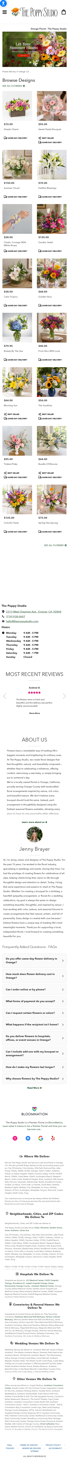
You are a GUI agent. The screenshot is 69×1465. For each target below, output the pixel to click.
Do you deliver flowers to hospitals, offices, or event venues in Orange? (28, 1038)
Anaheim (15, 1230)
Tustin (36, 1227)
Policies (10, 1448)
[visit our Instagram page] (15, 1138)
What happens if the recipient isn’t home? (32, 1024)
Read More (33, 1087)
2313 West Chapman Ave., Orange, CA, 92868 (33, 612)
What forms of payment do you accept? (30, 1001)
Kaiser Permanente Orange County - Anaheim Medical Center (29, 1284)
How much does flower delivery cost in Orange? (30, 976)
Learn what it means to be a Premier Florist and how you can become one (34, 1128)
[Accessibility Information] (3, 3)
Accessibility (55, 1448)
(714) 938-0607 (15, 616)
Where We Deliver (37, 1156)
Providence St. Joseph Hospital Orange (30, 1283)
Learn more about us (33, 822)
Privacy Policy (53, 1445)
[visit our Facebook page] (28, 1138)
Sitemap (34, 1451)
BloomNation (55, 1122)
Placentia (44, 1227)
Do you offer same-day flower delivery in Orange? (31, 960)
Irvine (7, 1230)
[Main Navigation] (4, 12)
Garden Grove (56, 1227)
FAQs (9, 1445)
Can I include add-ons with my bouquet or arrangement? (32, 1053)
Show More (34, 713)
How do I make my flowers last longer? (30, 1067)
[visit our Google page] (40, 1138)
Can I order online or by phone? (26, 989)
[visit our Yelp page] (53, 1138)
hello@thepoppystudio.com (22, 621)
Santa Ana (24, 1230)
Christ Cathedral (47, 1424)
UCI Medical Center (34, 1280)
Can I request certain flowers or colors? (30, 1013)
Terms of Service (29, 1445)
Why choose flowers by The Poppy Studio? (32, 1078)
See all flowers (12, 86)
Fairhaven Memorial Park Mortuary (30, 1317)
